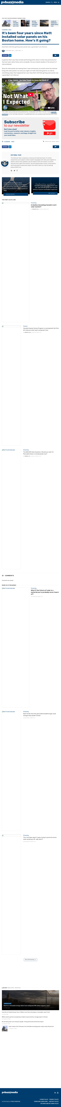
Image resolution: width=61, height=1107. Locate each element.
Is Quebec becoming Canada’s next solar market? (43, 206)
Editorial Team (10, 50)
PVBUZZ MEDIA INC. (15, 1101)
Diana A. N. (27, 456)
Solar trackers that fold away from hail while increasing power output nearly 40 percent (31, 1026)
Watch (57, 141)
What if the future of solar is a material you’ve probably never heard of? (45, 592)
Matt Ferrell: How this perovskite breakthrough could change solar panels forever (39, 714)
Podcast (25, 326)
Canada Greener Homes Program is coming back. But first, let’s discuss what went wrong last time (41, 329)
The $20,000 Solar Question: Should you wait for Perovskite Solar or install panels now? (38, 453)
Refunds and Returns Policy (50, 1103)
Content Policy (54, 1101)
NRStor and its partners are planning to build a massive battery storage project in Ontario (25, 1017)
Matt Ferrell (48, 141)
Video (9, 29)
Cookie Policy (44, 1099)
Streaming (5, 29)
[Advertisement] (31, 11)
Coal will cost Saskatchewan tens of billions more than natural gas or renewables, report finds (26, 1012)
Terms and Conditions (41, 1101)
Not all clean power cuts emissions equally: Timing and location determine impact (23, 1021)
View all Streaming (29, 959)
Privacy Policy (54, 1099)
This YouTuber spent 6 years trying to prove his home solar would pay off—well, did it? (39, 838)
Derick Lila (35, 209)
